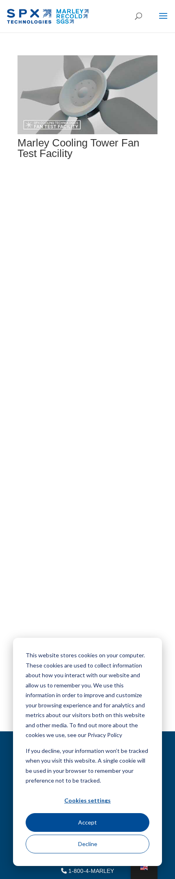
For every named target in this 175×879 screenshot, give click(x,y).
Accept (87, 822)
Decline (87, 843)
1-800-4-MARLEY (90, 871)
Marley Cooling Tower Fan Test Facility (78, 148)
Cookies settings (87, 800)
